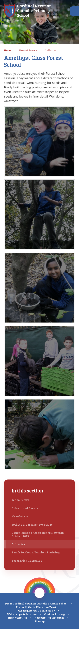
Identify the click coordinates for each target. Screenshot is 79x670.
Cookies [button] (49, 614)
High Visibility (17, 617)
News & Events (28, 50)
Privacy (60, 614)
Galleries (50, 50)
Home (7, 50)
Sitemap (39, 621)
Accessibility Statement (49, 617)
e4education (29, 614)
